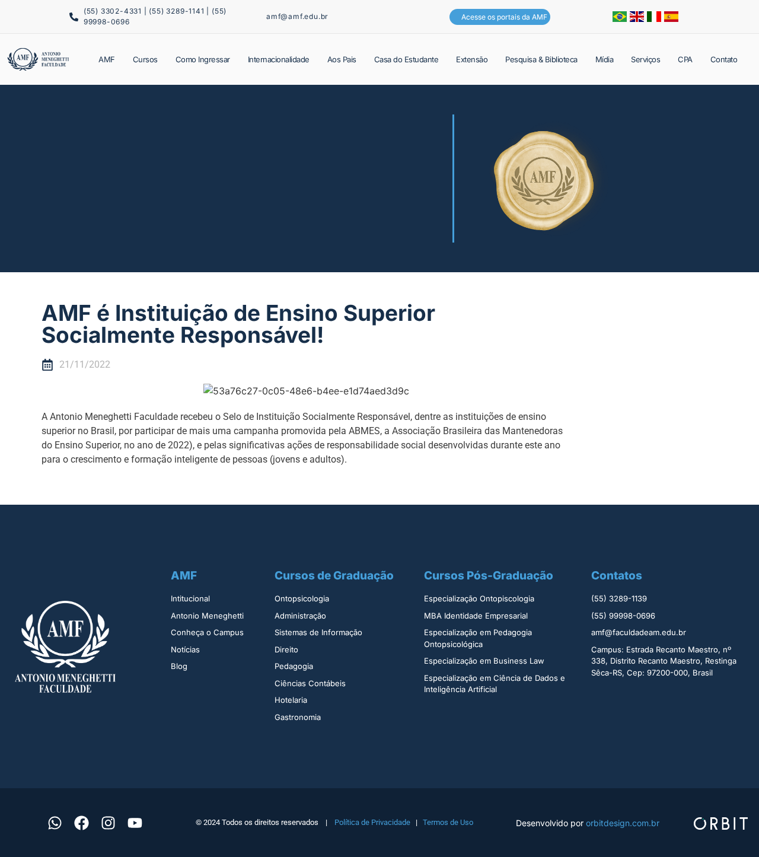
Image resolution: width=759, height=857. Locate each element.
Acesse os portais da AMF (504, 16)
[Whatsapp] (55, 822)
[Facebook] (82, 822)
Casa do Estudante (406, 59)
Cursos (145, 59)
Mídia (604, 59)
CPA (685, 59)
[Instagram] (108, 822)
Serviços (645, 59)
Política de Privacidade (372, 822)
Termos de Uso (448, 822)
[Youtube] (135, 822)
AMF (106, 59)
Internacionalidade (279, 59)
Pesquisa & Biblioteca (541, 59)
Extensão (471, 59)
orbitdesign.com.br (622, 823)
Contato (724, 59)
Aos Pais (341, 59)
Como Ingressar (203, 59)
